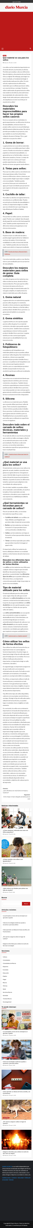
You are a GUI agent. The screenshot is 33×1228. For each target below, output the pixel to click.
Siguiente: (16, 797)
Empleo (5, 976)
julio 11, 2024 (13, 62)
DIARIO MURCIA (7, 1166)
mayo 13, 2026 (13, 1155)
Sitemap (11, 1179)
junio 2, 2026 (12, 1065)
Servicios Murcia (7, 992)
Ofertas (5, 986)
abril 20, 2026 (12, 863)
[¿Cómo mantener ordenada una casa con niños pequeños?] (16, 818)
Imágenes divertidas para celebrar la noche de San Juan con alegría (15, 944)
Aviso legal (21, 1177)
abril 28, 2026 (12, 834)
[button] (3, 49)
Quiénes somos (6, 1177)
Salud (4, 989)
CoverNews (15, 1225)
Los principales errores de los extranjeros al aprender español (15, 916)
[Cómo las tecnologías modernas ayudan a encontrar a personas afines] (16, 1050)
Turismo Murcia (7, 998)
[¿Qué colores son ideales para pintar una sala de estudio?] (16, 876)
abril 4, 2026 (12, 892)
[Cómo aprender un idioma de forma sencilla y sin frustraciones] (16, 1080)
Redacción (6, 62)
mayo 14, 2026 (13, 1125)
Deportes (5, 966)
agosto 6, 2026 (13, 1035)
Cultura (5, 957)
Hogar (4, 55)
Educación (6, 973)
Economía (5, 969)
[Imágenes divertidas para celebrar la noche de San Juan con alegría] (16, 1140)
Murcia (5, 982)
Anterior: (15, 790)
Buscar (4, 897)
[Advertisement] (16, 29)
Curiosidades (6, 960)
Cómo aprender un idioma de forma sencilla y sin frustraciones (16, 930)
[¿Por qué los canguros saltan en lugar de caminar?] (16, 1110)
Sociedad (5, 995)
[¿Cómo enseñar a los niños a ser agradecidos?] (16, 847)
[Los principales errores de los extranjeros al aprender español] (16, 1020)
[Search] (30, 48)
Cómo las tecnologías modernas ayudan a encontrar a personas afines (14, 923)
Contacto (14, 1177)
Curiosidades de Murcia (9, 963)
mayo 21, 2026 (13, 1095)
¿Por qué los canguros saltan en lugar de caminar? (14, 937)
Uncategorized (7, 1002)
